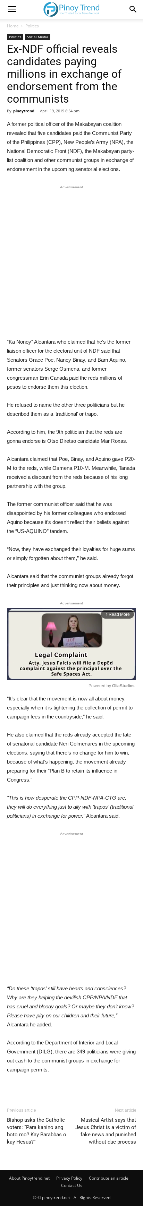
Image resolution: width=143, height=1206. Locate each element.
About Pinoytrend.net (29, 1178)
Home (13, 26)
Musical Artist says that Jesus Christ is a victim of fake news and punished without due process (105, 1131)
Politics (32, 26)
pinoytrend (23, 110)
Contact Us (71, 1185)
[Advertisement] (71, 263)
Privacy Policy (69, 1178)
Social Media (37, 36)
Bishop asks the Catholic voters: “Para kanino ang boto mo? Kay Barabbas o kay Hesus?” (36, 1131)
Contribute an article (108, 1178)
